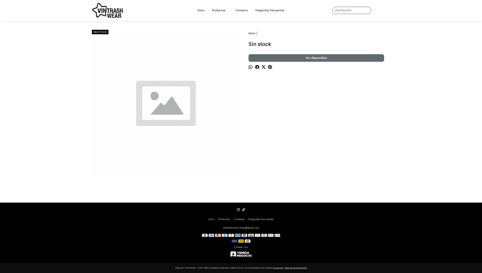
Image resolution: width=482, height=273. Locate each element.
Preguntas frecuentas (269, 10)
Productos (218, 10)
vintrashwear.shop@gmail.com (241, 228)
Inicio (201, 10)
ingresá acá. (278, 268)
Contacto (241, 10)
